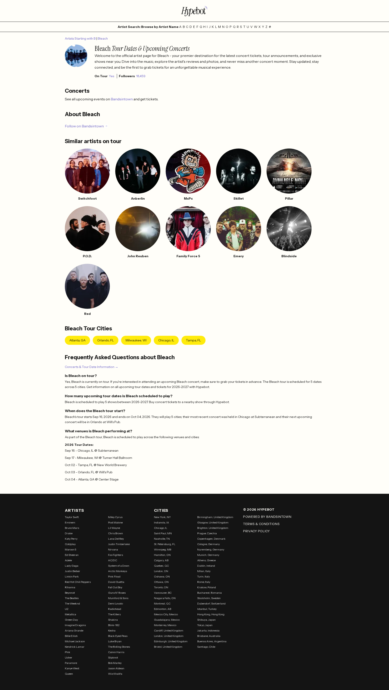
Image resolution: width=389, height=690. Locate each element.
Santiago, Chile (206, 646)
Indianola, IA (161, 522)
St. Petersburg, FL (164, 544)
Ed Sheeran (72, 555)
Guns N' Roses (117, 592)
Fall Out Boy (115, 587)
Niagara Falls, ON (165, 598)
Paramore (71, 663)
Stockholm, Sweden (209, 598)
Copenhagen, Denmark (211, 538)
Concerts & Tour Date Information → (91, 367)
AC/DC (112, 560)
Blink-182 (114, 625)
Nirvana (113, 549)
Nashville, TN (162, 538)
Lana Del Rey (116, 538)
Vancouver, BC (163, 592)
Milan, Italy (203, 571)
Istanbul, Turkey (207, 609)
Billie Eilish (71, 636)
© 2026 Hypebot (259, 509)
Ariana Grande (74, 630)
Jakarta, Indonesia (208, 630)
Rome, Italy (203, 582)
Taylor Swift (72, 517)
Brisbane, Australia (208, 636)
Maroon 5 (70, 549)
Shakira (113, 619)
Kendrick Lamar (74, 646)
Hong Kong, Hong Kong (210, 614)
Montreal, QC (162, 603)
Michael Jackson (75, 641)
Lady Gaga (71, 565)
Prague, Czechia (207, 533)
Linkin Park (72, 576)
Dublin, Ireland (206, 565)
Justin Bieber (72, 571)
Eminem (70, 522)
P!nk (67, 652)
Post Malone (115, 522)
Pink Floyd (114, 576)
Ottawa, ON (161, 582)
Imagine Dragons (75, 625)
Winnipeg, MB (162, 549)
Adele (68, 560)
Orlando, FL (105, 340)
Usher (68, 657)
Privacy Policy (256, 531)
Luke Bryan (115, 641)
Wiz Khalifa (115, 673)
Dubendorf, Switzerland (211, 603)
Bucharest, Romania (209, 592)
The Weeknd (72, 603)
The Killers (114, 614)
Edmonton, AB (162, 609)
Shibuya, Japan (206, 619)
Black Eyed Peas (117, 636)
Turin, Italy (203, 576)
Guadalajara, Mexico (167, 619)
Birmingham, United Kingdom (215, 517)
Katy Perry (71, 538)
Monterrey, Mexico (165, 625)
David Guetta (116, 582)
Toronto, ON (161, 587)
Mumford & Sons (118, 598)
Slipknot (113, 657)
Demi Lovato (115, 603)
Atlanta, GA (77, 340)
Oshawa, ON (162, 576)
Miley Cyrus (115, 517)
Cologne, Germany (208, 544)
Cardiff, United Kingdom (168, 630)
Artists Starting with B (80, 38)
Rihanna (70, 587)
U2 (66, 609)
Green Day (71, 619)
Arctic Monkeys (117, 571)
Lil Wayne (114, 528)
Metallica (70, 614)
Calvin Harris (116, 652)
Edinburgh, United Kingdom (171, 641)
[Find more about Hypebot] (194, 11)
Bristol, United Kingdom (168, 646)
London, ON (161, 571)
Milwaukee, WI (136, 340)
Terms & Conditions (261, 524)
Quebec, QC (161, 565)
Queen (69, 673)
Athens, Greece (206, 560)
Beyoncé (70, 592)
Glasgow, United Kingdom (212, 522)
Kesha (111, 630)
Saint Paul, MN (163, 533)
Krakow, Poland (206, 587)
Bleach (103, 38)
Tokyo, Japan (205, 625)
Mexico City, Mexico (166, 614)
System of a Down (118, 565)
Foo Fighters (115, 555)
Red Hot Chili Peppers (78, 582)
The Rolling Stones (119, 646)
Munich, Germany (208, 555)
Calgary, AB (161, 560)
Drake (68, 533)
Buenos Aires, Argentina (211, 641)
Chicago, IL (166, 340)
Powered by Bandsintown (267, 517)
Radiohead (114, 609)
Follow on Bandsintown (84, 126)
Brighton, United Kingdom (212, 528)
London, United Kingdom (168, 636)
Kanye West (72, 668)
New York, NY (162, 517)
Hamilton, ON (162, 555)
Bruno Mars (72, 528)
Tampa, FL (193, 340)
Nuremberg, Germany (210, 549)
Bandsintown (122, 99)
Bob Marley (115, 663)
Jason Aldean (116, 668)
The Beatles (72, 598)
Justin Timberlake (119, 544)
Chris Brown (115, 533)
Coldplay (70, 544)
